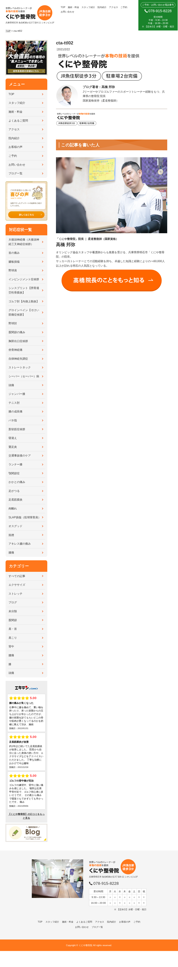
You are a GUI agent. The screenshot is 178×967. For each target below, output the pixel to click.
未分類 (13, 611)
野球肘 (13, 323)
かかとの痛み (17, 482)
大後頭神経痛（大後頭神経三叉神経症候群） (24, 242)
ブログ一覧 (15, 173)
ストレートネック (20, 367)
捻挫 (11, 534)
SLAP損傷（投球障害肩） (25, 517)
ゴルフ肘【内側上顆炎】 (24, 301)
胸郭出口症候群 (18, 341)
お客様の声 (15, 146)
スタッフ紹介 (88, 7)
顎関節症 (14, 473)
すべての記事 (17, 576)
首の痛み (14, 252)
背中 (11, 646)
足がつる (14, 490)
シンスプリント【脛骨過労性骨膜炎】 (24, 290)
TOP (63, 7)
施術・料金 (73, 7)
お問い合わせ (67, 11)
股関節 (13, 620)
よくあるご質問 (18, 120)
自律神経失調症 (18, 358)
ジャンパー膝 (17, 393)
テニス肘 (14, 402)
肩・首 (13, 628)
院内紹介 (102, 7)
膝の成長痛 (15, 411)
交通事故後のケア (20, 455)
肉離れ (13, 508)
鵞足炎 (13, 446)
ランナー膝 (15, 464)
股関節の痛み (17, 332)
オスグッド (15, 526)
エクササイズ (17, 584)
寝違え (13, 437)
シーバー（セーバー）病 (24, 376)
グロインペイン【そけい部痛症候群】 (24, 312)
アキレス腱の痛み (20, 543)
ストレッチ (15, 593)
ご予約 (123, 7)
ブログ (13, 602)
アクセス (113, 7)
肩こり (13, 637)
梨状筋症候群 (17, 429)
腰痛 (11, 552)
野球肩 (13, 270)
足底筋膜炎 (15, 499)
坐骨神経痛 (15, 349)
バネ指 (13, 420)
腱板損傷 (14, 261)
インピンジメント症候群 (24, 279)
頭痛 (11, 385)
